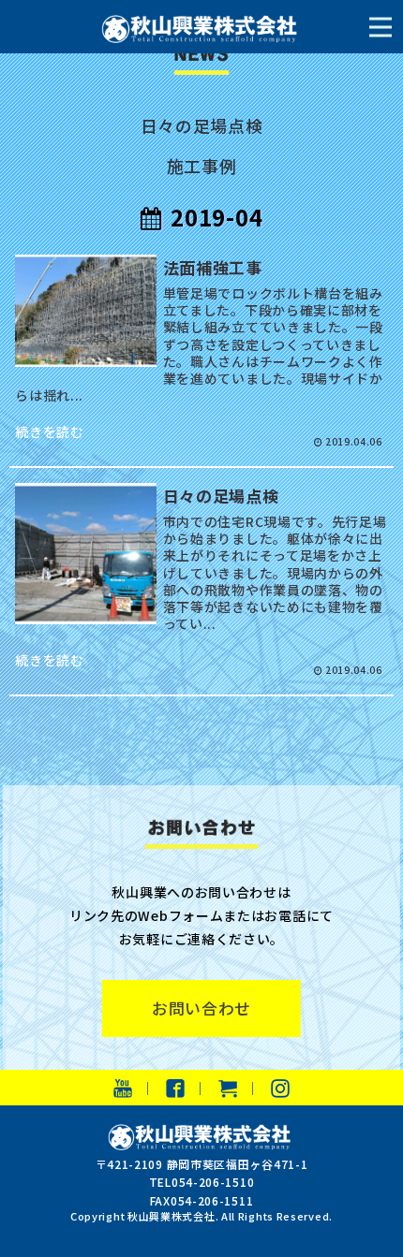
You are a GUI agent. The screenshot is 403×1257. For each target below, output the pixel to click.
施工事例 (202, 165)
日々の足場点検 (202, 125)
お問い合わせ (201, 1008)
